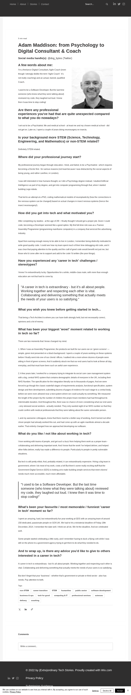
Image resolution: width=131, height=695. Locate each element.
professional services (81, 595)
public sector (81, 590)
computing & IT (61, 595)
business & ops (27, 595)
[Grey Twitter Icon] (13, 678)
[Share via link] (32, 609)
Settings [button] (95, 690)
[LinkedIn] (114, 4)
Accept (120, 690)
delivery (23, 600)
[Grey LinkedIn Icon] (9, 678)
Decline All (107, 690)
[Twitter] (119, 4)
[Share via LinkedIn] (25, 609)
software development (101, 590)
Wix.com (106, 670)
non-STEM (24, 590)
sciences (99, 595)
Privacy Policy (34, 678)
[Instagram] (123, 4)
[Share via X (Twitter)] (19, 609)
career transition (40, 590)
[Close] (127, 690)
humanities (66, 590)
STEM (54, 590)
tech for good (44, 595)
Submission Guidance (39, 686)
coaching (35, 600)
